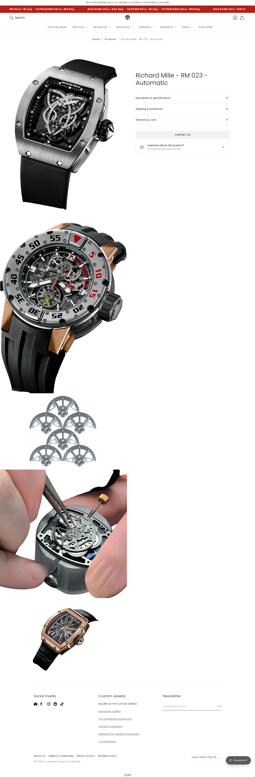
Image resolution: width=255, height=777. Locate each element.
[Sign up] (218, 706)
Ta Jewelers (50, 761)
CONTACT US (182, 134)
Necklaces (100, 27)
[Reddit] (55, 705)
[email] (35, 705)
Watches (79, 27)
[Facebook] (41, 705)
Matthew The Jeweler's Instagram (118, 734)
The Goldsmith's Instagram (115, 719)
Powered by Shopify (69, 761)
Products (110, 39)
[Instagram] (48, 705)
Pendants (166, 27)
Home (96, 39)
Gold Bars (205, 27)
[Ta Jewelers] (127, 17)
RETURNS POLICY (107, 756)
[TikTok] (62, 705)
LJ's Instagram (107, 741)
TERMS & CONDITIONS (61, 756)
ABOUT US (39, 756)
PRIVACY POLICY (86, 756)
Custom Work (57, 27)
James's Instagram (110, 726)
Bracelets (123, 27)
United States (204, 757)
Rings (186, 27)
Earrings (145, 27)
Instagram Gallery (109, 711)
